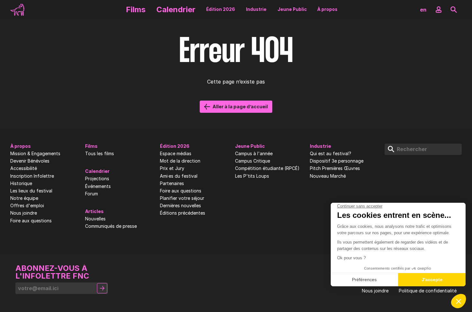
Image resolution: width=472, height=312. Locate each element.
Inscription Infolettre (32, 176)
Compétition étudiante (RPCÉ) (267, 168)
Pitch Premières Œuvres (335, 168)
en (423, 9)
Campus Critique (252, 161)
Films (135, 9)
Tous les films (99, 153)
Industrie (256, 9)
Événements (98, 186)
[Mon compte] (438, 9)
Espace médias (175, 153)
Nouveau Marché (328, 176)
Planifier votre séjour (182, 198)
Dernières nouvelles (180, 205)
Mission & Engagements (35, 153)
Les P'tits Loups (252, 176)
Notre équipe (24, 198)
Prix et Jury (172, 168)
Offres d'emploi (27, 205)
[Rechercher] (453, 9)
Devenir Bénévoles (29, 161)
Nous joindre (23, 213)
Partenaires (172, 183)
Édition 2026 (220, 9)
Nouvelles (95, 218)
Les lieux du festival (31, 190)
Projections (97, 178)
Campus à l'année (254, 153)
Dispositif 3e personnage (336, 161)
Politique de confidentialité (428, 291)
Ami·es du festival (178, 176)
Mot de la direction (180, 161)
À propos (327, 9)
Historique (21, 183)
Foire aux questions (31, 220)
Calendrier (176, 9)
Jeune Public (292, 9)
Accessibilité (23, 168)
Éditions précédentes (182, 213)
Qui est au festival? (330, 153)
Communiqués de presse (111, 226)
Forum (91, 193)
